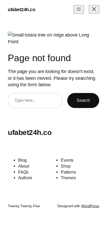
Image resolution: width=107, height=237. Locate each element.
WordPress (90, 206)
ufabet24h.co (21, 9)
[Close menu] (94, 9)
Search (83, 100)
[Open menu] (78, 9)
